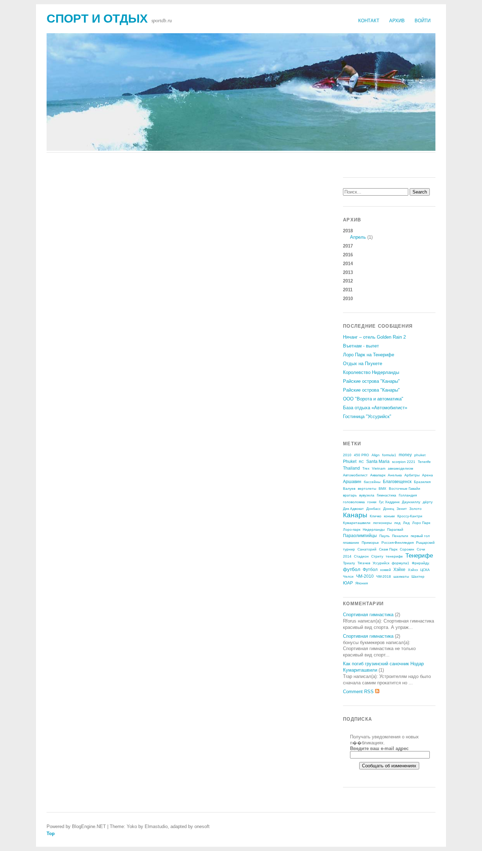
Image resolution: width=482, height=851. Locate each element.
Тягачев (363, 563)
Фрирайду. (421, 563)
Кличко (375, 516)
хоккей (385, 570)
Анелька (395, 475)
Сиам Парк (388, 549)
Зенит (402, 509)
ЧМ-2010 (365, 576)
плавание (351, 542)
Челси (348, 576)
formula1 (389, 455)
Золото (415, 509)
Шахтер (417, 576)
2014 (348, 263)
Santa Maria (378, 461)
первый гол (420, 536)
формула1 (400, 563)
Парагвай (395, 529)
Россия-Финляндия (397, 542)
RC (361, 462)
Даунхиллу (411, 502)
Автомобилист (355, 475)
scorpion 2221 (403, 462)
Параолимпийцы (360, 535)
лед (397, 523)
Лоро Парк (421, 523)
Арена (427, 475)
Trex (365, 468)
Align (376, 455)
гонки (371, 502)
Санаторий (366, 549)
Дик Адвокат (353, 509)
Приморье (370, 542)
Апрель (358, 237)
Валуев (349, 488)
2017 (348, 246)
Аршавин (352, 481)
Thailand (351, 468)
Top (51, 833)
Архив (397, 20)
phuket (420, 455)
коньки (389, 516)
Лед (406, 523)
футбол (351, 569)
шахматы (401, 576)
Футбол (370, 569)
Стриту (377, 556)
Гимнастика (386, 495)
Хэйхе (399, 569)
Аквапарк (377, 475)
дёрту (428, 502)
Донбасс (373, 509)
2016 (348, 254)
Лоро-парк (351, 529)
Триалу (349, 563)
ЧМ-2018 (383, 576)
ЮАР (348, 583)
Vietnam (378, 468)
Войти (422, 20)
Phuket (349, 461)
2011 (348, 289)
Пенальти (400, 536)
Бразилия (422, 482)
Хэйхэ (413, 570)
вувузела (366, 495)
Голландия (408, 495)
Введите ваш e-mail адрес (379, 748)
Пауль (384, 536)
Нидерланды (374, 529)
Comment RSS (359, 691)
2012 (348, 281)
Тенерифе (419, 555)
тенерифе (394, 556)
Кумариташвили (356, 523)
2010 (348, 298)
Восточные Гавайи (404, 488)
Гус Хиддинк (389, 502)
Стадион (361, 556)
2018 (358, 234)
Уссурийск (381, 563)
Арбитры (412, 475)
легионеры (382, 523)
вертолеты (367, 488)
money (405, 454)
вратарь (350, 495)
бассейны (372, 482)
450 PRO (361, 455)
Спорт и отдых (97, 18)
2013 (348, 272)
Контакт (368, 20)
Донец (388, 509)
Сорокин (407, 549)
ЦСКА (425, 570)
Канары (355, 515)
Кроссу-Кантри (409, 516)
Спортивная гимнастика (368, 614)
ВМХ (382, 488)
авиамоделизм (400, 468)
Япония (361, 583)
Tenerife (424, 462)
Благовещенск (397, 481)
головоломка (354, 502)
